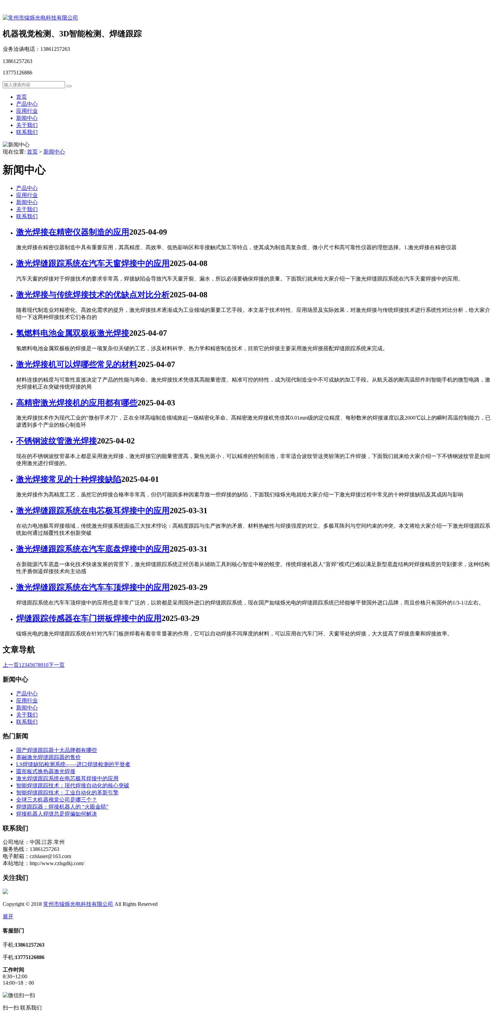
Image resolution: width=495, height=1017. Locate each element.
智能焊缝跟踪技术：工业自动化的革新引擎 (67, 792)
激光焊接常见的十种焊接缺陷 (68, 479)
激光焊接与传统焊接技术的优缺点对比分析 (93, 294)
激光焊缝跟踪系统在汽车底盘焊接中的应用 (93, 549)
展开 (8, 916)
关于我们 (27, 125)
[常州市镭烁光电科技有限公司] (40, 18)
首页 (21, 97)
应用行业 (27, 111)
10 (45, 665)
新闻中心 (27, 118)
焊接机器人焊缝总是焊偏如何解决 (56, 814)
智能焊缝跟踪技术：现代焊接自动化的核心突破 (72, 785)
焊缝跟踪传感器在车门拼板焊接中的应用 (89, 618)
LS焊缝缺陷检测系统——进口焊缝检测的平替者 (73, 764)
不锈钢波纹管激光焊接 (56, 440)
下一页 (56, 665)
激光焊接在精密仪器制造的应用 (72, 232)
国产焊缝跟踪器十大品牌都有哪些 (56, 750)
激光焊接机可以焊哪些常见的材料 (76, 364)
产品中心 (27, 104)
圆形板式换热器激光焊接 (45, 771)
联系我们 (27, 132)
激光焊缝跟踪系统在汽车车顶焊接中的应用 (93, 587)
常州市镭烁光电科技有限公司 (78, 904)
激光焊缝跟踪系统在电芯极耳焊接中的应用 (93, 510)
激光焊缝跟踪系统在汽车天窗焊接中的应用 (93, 263)
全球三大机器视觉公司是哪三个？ (56, 799)
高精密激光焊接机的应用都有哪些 (76, 402)
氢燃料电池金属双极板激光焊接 (72, 333)
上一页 (11, 665)
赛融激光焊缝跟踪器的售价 (48, 757)
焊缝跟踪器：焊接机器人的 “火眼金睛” (62, 807)
